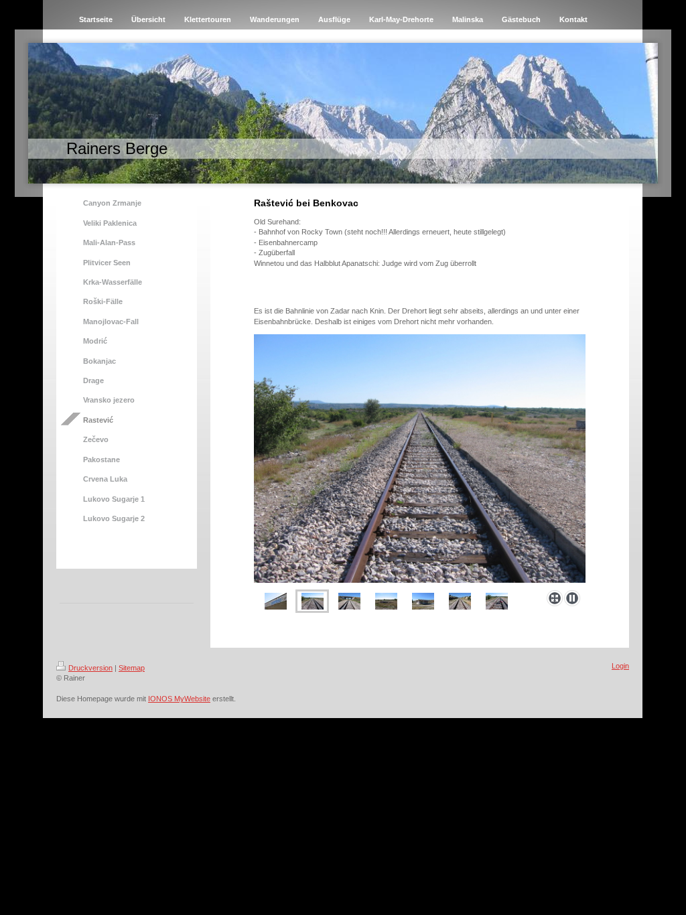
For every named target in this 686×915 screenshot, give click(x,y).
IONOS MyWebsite (179, 699)
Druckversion (90, 668)
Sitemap (132, 668)
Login (620, 666)
